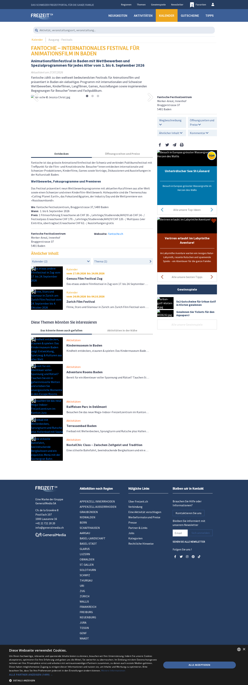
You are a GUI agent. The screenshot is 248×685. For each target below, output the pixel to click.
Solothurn (88, 570)
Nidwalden (87, 517)
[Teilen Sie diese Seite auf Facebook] (160, 145)
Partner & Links (137, 528)
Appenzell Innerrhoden (97, 501)
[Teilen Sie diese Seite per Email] (174, 145)
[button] (83, 674)
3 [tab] (98, 96)
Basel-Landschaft (92, 538)
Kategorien (135, 538)
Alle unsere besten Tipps (187, 277)
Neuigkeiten (117, 15)
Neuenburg (88, 617)
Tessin (84, 628)
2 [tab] (92, 96)
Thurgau (86, 580)
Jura (83, 622)
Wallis (84, 601)
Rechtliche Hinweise (141, 543)
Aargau (85, 533)
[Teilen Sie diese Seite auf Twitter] (167, 145)
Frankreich (88, 607)
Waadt (84, 638)
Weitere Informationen (113, 670)
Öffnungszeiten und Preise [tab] (122, 153)
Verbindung (135, 506)
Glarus (85, 549)
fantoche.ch (115, 234)
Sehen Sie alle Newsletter (189, 541)
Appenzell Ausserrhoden (98, 506)
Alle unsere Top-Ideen (187, 210)
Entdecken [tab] (61, 153)
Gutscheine (190, 15)
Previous (35, 97)
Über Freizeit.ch (138, 501)
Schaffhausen (90, 528)
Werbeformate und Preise (144, 517)
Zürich (85, 596)
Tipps (210, 15)
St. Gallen (87, 564)
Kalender (166, 15)
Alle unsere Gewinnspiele (187, 324)
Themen (141, 4)
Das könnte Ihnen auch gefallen (61, 330)
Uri (82, 585)
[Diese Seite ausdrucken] (181, 145)
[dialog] (124, 665)
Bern (83, 522)
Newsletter (177, 4)
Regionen (126, 4)
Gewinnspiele (158, 4)
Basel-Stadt (88, 543)
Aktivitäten (143, 15)
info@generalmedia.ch (49, 527)
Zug (82, 591)
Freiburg (86, 612)
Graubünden (89, 512)
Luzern (85, 554)
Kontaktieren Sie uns (189, 513)
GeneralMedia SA (45, 503)
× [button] (244, 649)
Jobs (131, 533)
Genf (83, 633)
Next (150, 97)
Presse (132, 522)
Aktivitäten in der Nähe (122, 330)
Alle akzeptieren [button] (199, 664)
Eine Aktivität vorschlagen (144, 512)
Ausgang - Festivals (60, 39)
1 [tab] (87, 96)
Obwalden (87, 559)
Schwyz (85, 575)
